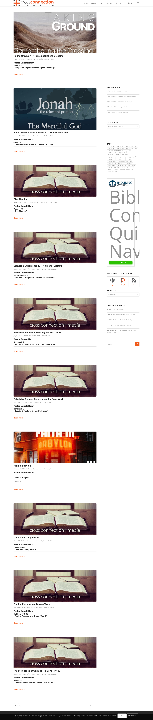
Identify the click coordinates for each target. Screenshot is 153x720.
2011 (118, 146)
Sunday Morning (112, 171)
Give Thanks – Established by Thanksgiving (123, 320)
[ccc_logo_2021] (34, 3)
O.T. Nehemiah (112, 167)
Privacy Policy (132, 716)
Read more (18, 74)
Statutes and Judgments (126, 169)
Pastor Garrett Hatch (34, 59)
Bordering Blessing (117, 150)
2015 (136, 146)
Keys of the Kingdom (113, 154)
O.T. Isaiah (132, 165)
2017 (113, 148)
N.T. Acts (129, 160)
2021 (131, 148)
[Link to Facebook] (134, 3)
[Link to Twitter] (131, 3)
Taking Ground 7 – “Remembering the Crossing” (39, 55)
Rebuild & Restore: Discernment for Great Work (38, 399)
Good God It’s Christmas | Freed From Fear (124, 314)
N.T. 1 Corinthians (125, 156)
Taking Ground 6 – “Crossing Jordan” (117, 107)
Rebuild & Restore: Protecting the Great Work (37, 332)
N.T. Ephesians (112, 161)
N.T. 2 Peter (111, 160)
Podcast (46, 59)
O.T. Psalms (121, 167)
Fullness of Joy (112, 152)
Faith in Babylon (22, 465)
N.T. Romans (111, 165)
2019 (122, 148)
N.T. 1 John (135, 156)
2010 (113, 146)
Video (52, 59)
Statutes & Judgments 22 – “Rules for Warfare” (38, 265)
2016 (109, 148)
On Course (130, 167)
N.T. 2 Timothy (120, 160)
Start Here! (120, 262)
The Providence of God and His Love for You (37, 670)
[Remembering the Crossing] (55, 32)
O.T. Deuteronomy (122, 165)
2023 (109, 150)
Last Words (124, 154)
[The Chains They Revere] (55, 519)
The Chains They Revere (26, 537)
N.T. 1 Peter (111, 158)
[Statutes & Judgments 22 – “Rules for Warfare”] (55, 247)
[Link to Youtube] (128, 3)
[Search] (121, 3)
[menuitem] (86, 3)
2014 (131, 146)
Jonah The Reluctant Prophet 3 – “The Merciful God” (41, 132)
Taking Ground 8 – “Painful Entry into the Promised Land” (122, 96)
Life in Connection (113, 156)
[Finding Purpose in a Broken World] (55, 586)
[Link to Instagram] (137, 3)
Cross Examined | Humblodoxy (124, 325)
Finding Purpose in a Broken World (32, 604)
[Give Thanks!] (55, 181)
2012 (122, 146)
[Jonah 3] (55, 109)
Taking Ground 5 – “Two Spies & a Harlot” (118, 112)
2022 (136, 148)
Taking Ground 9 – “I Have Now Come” (117, 91)
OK (122, 716)
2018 (118, 148)
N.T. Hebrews (121, 161)
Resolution (121, 309)
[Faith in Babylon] (55, 447)
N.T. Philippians (128, 163)
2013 (127, 146)
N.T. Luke (110, 163)
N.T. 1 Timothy (120, 158)
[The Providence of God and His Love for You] (55, 652)
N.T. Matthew (119, 163)
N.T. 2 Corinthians (131, 158)
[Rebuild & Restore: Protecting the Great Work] (55, 314)
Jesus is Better (122, 152)
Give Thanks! (20, 199)
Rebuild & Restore (113, 169)
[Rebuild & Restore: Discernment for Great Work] (55, 381)
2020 (127, 148)
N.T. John (129, 161)
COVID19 (127, 150)
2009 (109, 146)
